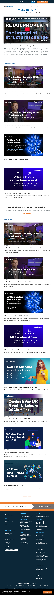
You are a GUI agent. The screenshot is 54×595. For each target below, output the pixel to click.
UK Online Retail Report (41, 522)
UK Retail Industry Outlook (41, 528)
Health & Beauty (39, 542)
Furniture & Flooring (40, 538)
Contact (27, 1)
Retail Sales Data (23, 539)
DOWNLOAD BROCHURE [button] (11, 549)
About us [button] (22, 1)
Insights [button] (37, 6)
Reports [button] (32, 6)
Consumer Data (23, 542)
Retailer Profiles (39, 571)
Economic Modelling (24, 522)
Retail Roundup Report (40, 555)
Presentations (39, 578)
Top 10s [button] (47, 6)
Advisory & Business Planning (26, 523)
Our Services (7, 541)
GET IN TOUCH (27, 214)
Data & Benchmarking (24, 526)
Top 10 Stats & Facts (40, 551)
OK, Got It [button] (47, 592)
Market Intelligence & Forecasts (42, 516)
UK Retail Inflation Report (41, 523)
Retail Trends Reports (40, 558)
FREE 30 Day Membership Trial (26, 516)
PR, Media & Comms (24, 528)
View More (27, 497)
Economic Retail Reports (41, 559)
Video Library (38, 575)
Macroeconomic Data (24, 534)
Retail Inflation (23, 541)
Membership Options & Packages (27, 515)
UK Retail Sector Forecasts (41, 543)
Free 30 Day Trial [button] (42, 1)
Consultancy (7, 542)
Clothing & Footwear (40, 535)
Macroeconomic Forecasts (25, 535)
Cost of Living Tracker (40, 562)
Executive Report (39, 529)
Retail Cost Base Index (40, 566)
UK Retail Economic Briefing (41, 526)
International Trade (24, 525)
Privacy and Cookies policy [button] (8, 592)
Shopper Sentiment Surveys (41, 568)
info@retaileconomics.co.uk (10, 521)
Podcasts (38, 577)
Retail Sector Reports (40, 560)
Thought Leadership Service (26, 521)
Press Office (7, 543)
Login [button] (33, 1)
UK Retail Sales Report (40, 521)
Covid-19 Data (23, 537)
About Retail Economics (9, 539)
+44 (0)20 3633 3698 (9, 527)
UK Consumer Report (40, 525)
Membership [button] (18, 6)
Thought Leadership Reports (42, 515)
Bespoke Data (23, 538)
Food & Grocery (39, 534)
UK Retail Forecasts (24, 543)
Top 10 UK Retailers (40, 549)
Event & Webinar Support (25, 529)
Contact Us (7, 520)
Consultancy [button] (26, 6)
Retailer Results (39, 569)
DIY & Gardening (39, 539)
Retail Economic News (40, 554)
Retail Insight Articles (40, 552)
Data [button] (42, 6)
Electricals (38, 540)
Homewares (38, 536)
